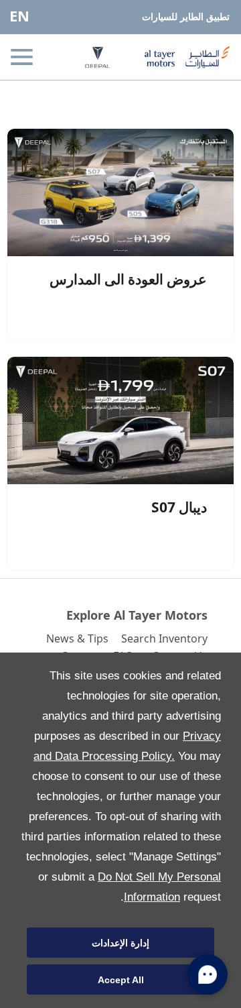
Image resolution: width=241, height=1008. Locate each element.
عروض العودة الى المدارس (128, 279)
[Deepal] (87, 57)
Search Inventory (164, 638)
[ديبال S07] (120, 420)
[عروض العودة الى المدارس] (120, 192)
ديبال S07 (179, 507)
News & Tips (77, 638)
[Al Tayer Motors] (181, 57)
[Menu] (23, 57)
